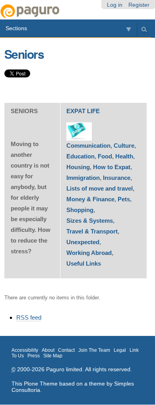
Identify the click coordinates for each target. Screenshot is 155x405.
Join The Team (94, 350)
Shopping (79, 209)
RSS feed (28, 317)
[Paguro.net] (39, 11)
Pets (124, 199)
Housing (78, 167)
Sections (16, 28)
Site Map (52, 356)
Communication (88, 145)
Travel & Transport (92, 231)
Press (33, 356)
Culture (124, 145)
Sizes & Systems (89, 220)
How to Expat (111, 167)
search (144, 29)
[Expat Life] (79, 131)
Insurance (116, 177)
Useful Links (83, 263)
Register (138, 5)
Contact (66, 350)
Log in (114, 5)
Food (105, 156)
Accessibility (25, 350)
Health (124, 156)
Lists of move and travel (99, 188)
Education (80, 156)
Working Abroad (89, 252)
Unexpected (82, 242)
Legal (120, 350)
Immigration (83, 177)
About (48, 350)
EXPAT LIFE (83, 111)
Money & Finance (90, 199)
